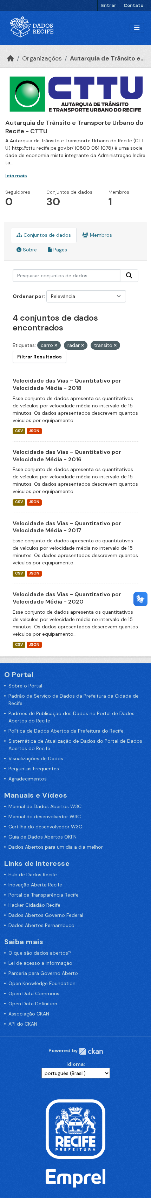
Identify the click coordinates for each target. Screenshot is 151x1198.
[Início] (10, 58)
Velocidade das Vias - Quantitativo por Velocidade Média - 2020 (67, 598)
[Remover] (55, 345)
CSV (19, 431)
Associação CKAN (28, 1014)
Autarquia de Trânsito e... (107, 58)
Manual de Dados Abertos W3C (44, 806)
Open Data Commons (33, 993)
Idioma (75, 1064)
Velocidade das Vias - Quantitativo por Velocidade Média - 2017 (67, 527)
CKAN (91, 1051)
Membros (100, 235)
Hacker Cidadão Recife (34, 905)
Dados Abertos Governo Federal (45, 915)
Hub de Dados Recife (32, 874)
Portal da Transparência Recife (43, 895)
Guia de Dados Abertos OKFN (42, 837)
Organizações (42, 58)
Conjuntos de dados (46, 235)
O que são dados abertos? (39, 953)
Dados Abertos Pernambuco (41, 925)
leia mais (16, 175)
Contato (133, 5)
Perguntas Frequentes (33, 768)
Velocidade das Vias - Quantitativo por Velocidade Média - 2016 (67, 455)
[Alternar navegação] (137, 28)
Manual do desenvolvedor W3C (44, 816)
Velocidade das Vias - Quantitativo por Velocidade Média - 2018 (67, 384)
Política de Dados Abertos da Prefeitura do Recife (66, 731)
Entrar (108, 5)
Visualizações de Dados (35, 758)
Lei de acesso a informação (40, 963)
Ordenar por (28, 296)
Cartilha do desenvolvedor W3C (45, 826)
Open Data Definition (32, 1003)
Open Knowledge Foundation (42, 983)
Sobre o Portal (25, 686)
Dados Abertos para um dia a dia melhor (55, 847)
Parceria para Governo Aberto (43, 973)
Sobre (29, 250)
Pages (59, 250)
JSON (34, 431)
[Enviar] (129, 275)
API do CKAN (22, 1024)
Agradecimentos (27, 779)
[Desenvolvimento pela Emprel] (75, 1178)
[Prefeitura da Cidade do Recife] (75, 1129)
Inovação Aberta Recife (35, 885)
